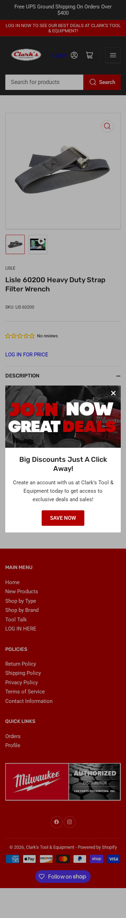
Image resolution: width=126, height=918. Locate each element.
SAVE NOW (63, 518)
